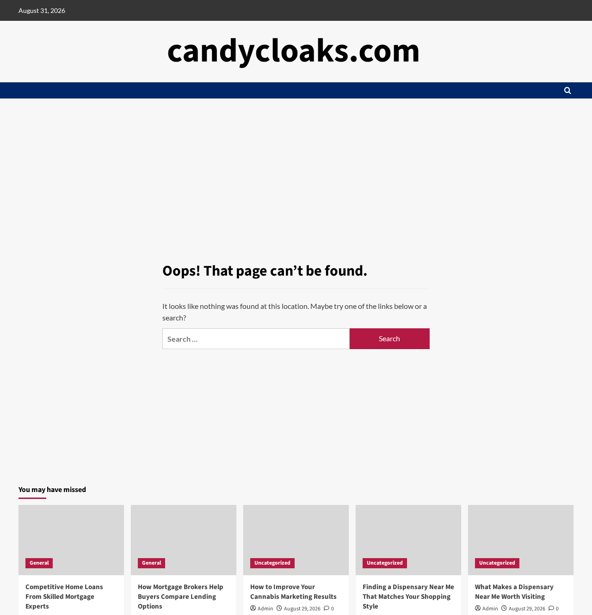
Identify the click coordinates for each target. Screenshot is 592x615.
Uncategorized (272, 563)
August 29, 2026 (302, 609)
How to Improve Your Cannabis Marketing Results (293, 592)
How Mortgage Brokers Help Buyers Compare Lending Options (180, 596)
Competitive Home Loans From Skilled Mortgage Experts (64, 596)
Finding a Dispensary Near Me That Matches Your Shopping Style (408, 596)
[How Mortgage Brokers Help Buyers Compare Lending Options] (183, 540)
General (39, 563)
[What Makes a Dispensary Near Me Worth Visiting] (521, 540)
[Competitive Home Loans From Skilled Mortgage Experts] (71, 540)
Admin (265, 609)
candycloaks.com (293, 51)
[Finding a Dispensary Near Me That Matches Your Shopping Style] (408, 540)
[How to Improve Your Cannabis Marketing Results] (296, 540)
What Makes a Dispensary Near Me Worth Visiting (514, 592)
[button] (568, 90)
